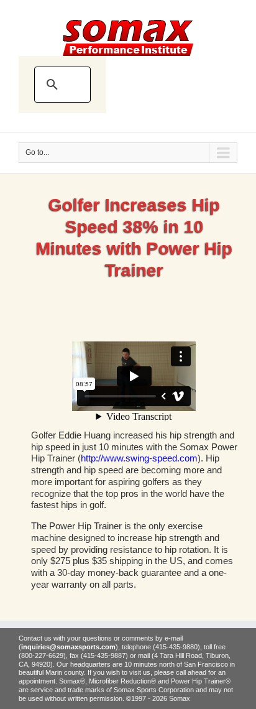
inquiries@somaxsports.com (68, 647)
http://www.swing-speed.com (139, 458)
